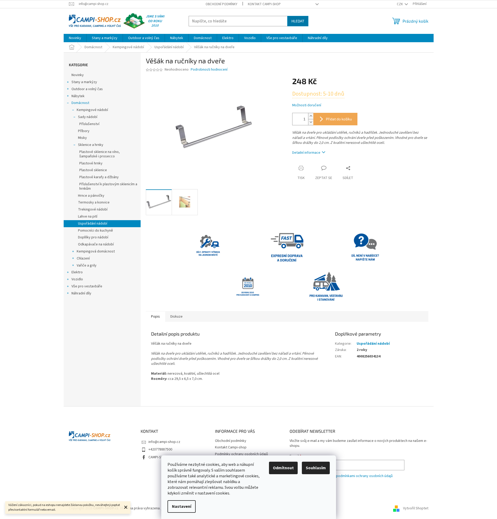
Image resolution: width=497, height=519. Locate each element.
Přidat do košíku (339, 119)
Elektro (77, 272)
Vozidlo (77, 279)
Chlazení (83, 258)
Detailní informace (306, 152)
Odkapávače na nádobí (96, 244)
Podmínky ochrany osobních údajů (241, 454)
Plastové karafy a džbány (99, 177)
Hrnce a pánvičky (91, 195)
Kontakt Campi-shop (264, 4)
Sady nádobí (87, 117)
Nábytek (78, 96)
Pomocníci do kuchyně (95, 230)
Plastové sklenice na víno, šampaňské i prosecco (99, 154)
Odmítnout (283, 468)
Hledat (297, 21)
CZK (400, 4)
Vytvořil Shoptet (415, 508)
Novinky (77, 75)
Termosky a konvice (94, 202)
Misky (82, 137)
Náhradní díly (81, 293)
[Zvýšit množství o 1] (310, 116)
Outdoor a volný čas (87, 89)
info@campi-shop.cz (164, 441)
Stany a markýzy (84, 82)
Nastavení (181, 506)
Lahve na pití (87, 216)
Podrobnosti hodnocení (209, 69)
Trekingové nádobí (92, 209)
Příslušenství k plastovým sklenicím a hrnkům (108, 186)
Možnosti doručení (306, 105)
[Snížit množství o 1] (310, 122)
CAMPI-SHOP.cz (160, 457)
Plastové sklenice (93, 170)
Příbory (83, 131)
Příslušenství (89, 124)
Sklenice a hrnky (90, 144)
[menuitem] (75, 38)
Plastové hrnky (91, 163)
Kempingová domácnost (96, 251)
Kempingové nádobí (92, 110)
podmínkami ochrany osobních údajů (364, 476)
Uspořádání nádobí (92, 223)
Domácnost (80, 103)
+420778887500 (160, 449)
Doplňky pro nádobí (93, 237)
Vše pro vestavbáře (86, 286)
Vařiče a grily (87, 265)
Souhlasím (316, 468)
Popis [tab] (155, 316)
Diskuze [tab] (176, 316)
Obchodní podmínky (221, 4)
